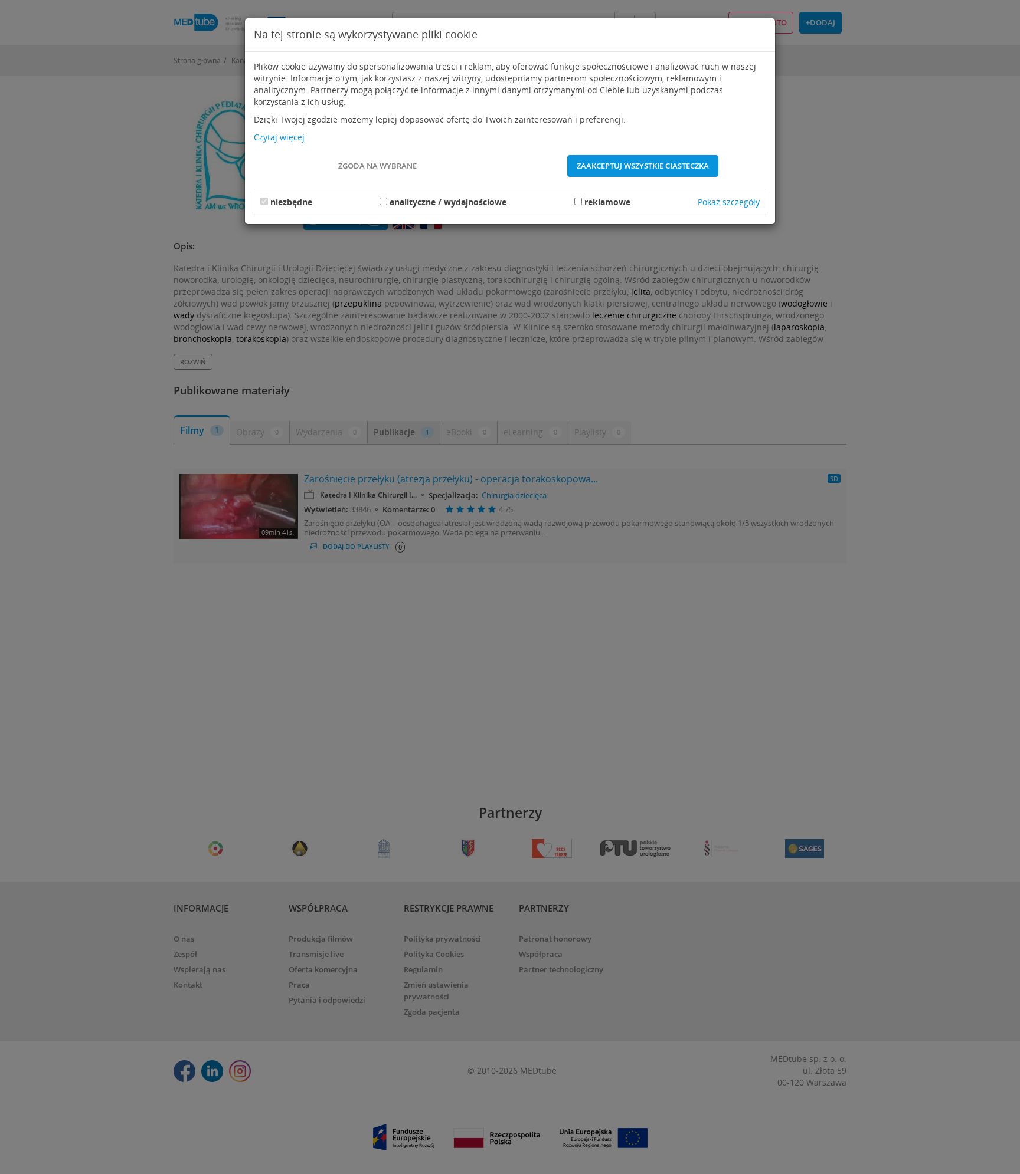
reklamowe (607, 202)
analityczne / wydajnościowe (448, 202)
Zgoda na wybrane (377, 165)
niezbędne (291, 202)
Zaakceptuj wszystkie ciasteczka (643, 165)
